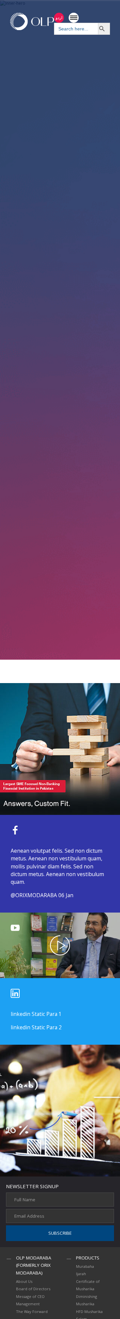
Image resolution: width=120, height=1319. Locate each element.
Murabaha (85, 1266)
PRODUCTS (87, 1258)
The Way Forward (32, 1311)
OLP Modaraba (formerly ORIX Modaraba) (33, 1265)
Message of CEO (30, 1296)
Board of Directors (33, 1288)
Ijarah (81, 1273)
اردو (59, 17)
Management (28, 1303)
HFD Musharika (89, 1311)
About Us (24, 1281)
